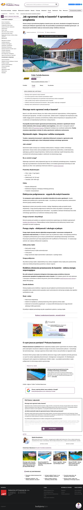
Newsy (41, 85)
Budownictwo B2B (78, 494)
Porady (49, 10)
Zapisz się (62, 330)
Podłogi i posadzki (5, 62)
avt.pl (9, 495)
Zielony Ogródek (78, 492)
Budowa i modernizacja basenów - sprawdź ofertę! (50, 315)
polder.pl (34, 78)
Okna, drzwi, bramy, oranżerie (7, 31)
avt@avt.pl (10, 494)
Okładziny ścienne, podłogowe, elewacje (10, 61)
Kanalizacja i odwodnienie (7, 45)
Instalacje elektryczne (6, 52)
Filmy (60, 10)
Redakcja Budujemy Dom (49, 490)
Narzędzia (4, 72)
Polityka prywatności (65, 494)
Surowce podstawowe (6, 23)
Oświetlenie (4, 67)
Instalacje (14, 10)
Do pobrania (51, 85)
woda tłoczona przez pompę (67, 278)
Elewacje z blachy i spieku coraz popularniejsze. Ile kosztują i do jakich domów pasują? (71, 479)
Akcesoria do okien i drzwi (7, 33)
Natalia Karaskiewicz (31, 32)
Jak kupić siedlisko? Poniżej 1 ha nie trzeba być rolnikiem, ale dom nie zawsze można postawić (52, 476)
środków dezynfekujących (30, 222)
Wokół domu (4, 71)
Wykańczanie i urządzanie (23, 10)
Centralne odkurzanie (6, 50)
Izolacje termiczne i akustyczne (8, 26)
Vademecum (55, 10)
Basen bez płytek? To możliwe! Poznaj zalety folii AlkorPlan (45, 463)
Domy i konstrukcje (6, 22)
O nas (45, 495)
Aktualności (43, 10)
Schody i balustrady (6, 66)
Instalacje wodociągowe (6, 43)
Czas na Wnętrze (78, 490)
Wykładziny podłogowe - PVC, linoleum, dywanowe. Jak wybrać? (32, 479)
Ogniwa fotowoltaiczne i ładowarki (9, 55)
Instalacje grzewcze (6, 42)
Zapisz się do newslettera (49, 497)
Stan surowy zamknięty (6, 10)
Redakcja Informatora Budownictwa (51, 494)
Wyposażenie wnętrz (6, 69)
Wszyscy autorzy (70, 443)
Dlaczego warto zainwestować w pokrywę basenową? (37, 104)
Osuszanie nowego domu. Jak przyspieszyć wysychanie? (70, 476)
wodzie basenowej (58, 165)
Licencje (63, 492)
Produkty (25, 85)
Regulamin (63, 490)
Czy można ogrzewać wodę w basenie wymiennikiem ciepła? (39, 96)
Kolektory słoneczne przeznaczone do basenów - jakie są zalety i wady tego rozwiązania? (45, 102)
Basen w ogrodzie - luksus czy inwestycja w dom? (59, 462)
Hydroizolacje (4, 28)
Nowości (32, 10)
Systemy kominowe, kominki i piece (9, 48)
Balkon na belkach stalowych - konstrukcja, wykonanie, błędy (51, 479)
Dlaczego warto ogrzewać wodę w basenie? (35, 94)
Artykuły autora (44, 443)
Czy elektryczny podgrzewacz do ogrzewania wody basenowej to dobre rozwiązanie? (44, 98)
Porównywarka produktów (75, 10)
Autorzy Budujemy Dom (48, 492)
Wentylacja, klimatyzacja (7, 47)
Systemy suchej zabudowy (7, 64)
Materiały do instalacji (6, 40)
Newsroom (65, 10)
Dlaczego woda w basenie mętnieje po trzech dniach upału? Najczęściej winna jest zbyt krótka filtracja (29, 464)
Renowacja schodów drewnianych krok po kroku (33, 476)
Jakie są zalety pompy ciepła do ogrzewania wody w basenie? (39, 100)
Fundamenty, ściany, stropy (7, 25)
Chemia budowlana (5, 59)
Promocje (38, 10)
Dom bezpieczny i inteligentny (8, 53)
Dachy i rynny (4, 30)
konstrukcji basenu (39, 128)
